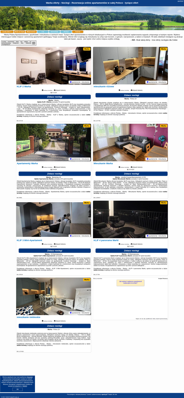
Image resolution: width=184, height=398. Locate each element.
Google (29, 377)
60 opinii (141, 256)
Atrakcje (66, 31)
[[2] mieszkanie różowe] (130, 65)
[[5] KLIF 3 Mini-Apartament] (53, 219)
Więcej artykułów (97, 278)
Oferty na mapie (19, 31)
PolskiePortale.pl (14, 397)
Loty (43, 31)
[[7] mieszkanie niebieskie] (53, 296)
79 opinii (61, 102)
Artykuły (77, 31)
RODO (25, 386)
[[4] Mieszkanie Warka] (130, 142)
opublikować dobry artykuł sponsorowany (156, 318)
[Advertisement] (92, 374)
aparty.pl (180, 1)
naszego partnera (42, 116)
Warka (86, 49)
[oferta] (70, 82)
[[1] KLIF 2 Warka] (53, 65)
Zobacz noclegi (54, 97)
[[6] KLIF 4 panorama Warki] (130, 219)
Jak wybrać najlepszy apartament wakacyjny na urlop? (130, 282)
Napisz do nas (112, 394)
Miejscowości (31, 31)
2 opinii (139, 179)
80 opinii (65, 256)
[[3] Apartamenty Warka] (53, 142)
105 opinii (63, 179)
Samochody (54, 31)
